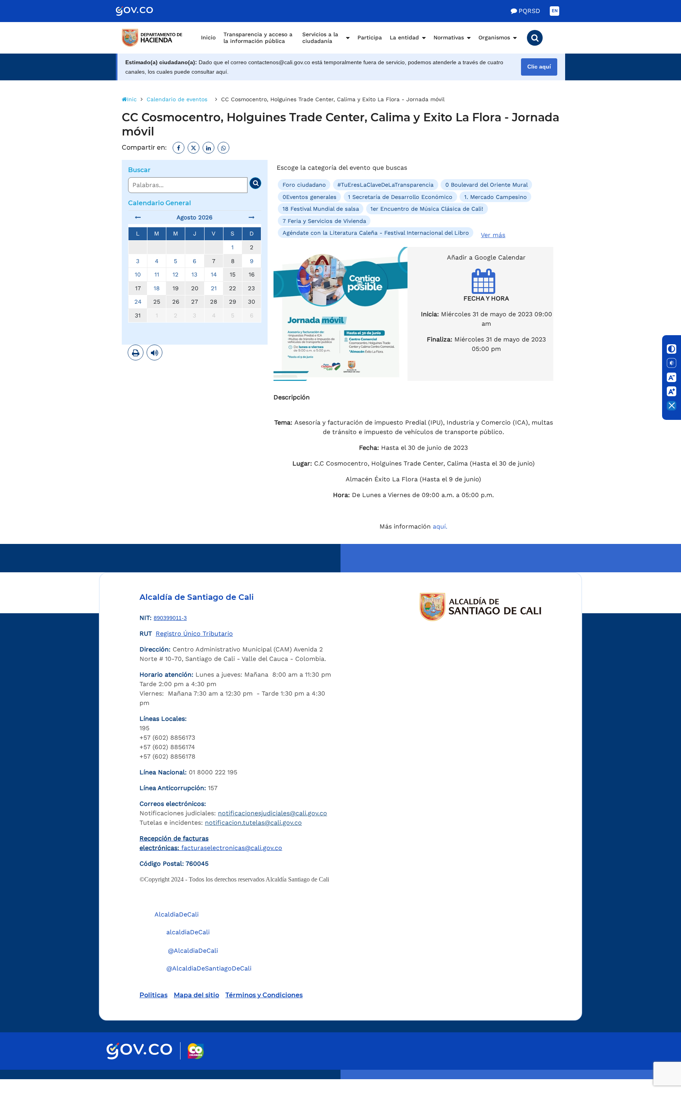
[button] (535, 38)
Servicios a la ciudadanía (320, 38)
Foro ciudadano (304, 185)
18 (157, 288)
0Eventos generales (310, 197)
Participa (369, 37)
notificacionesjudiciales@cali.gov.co (272, 813)
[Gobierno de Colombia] (142, 11)
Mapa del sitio (196, 995)
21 (214, 288)
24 (137, 301)
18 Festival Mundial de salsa (321, 209)
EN (555, 10)
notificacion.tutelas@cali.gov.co (253, 822)
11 (156, 274)
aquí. (440, 526)
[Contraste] (671, 349)
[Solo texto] (671, 363)
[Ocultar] (671, 406)
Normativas (449, 37)
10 (138, 274)
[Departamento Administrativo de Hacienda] (153, 38)
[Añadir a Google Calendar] (486, 288)
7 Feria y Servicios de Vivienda (324, 220)
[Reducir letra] (671, 377)
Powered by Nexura (652, 1075)
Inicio (208, 37)
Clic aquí (539, 67)
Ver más (493, 235)
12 (176, 274)
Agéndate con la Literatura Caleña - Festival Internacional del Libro (376, 233)
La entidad (404, 37)
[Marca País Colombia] (196, 1051)
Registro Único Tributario (194, 633)
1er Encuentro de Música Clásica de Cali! (426, 209)
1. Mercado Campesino (495, 197)
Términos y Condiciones (264, 995)
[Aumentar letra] (671, 391)
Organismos (494, 37)
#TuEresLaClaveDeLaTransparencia (385, 185)
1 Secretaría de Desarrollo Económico (400, 197)
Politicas (153, 995)
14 (214, 274)
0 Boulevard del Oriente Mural (486, 185)
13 (194, 274)
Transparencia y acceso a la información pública (257, 38)
